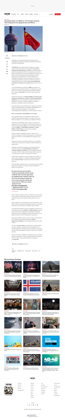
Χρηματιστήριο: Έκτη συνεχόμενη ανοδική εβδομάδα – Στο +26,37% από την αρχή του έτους (12, 295)
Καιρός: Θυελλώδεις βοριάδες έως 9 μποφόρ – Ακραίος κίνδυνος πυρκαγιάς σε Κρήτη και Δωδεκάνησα (12, 332)
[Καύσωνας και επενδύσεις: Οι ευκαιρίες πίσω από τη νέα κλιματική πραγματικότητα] (51, 267)
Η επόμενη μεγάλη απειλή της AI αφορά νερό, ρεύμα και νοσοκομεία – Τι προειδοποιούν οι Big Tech (31, 276)
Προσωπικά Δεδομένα (57, 395)
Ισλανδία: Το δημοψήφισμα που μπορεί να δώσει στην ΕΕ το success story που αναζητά (31, 294)
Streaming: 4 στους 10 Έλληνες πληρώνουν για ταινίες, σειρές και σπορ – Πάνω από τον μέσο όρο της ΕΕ (50, 332)
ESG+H (42, 383)
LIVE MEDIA (22, 14)
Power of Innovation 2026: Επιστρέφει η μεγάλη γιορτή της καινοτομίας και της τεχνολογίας (11, 369)
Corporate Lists (20, 383)
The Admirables (36, 14)
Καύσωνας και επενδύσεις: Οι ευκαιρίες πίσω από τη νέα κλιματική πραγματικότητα (50, 276)
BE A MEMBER (31, 14)
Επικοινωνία (55, 388)
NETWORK (26, 14)
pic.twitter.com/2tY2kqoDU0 (19, 185)
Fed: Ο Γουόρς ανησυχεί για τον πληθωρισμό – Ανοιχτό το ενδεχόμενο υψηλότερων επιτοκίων (12, 276)
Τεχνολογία (32, 388)
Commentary (32, 397)
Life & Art (32, 386)
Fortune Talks (19, 388)
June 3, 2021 (23, 189)
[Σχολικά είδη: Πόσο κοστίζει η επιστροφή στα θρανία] (13, 341)
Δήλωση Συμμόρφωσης (57, 386)
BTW (40, 409)
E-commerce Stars (43, 390)
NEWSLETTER (58, 14)
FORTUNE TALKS (13, 14)
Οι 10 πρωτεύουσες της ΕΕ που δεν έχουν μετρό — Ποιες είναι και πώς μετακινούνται (31, 369)
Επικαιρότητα (32, 383)
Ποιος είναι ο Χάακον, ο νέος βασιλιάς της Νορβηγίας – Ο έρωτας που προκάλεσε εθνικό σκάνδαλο (31, 332)
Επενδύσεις (32, 390)
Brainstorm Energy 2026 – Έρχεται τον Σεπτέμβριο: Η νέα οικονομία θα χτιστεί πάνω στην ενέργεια (50, 350)
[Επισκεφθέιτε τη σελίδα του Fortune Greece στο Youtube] (33, 405)
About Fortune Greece (57, 383)
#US (28, 171)
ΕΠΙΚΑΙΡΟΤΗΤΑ (6, 19)
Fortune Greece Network (21, 390)
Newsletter (55, 390)
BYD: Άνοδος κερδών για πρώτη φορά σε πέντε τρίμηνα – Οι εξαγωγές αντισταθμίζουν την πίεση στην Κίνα (13, 313)
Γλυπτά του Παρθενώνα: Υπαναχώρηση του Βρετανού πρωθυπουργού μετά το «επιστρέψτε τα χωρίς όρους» (31, 350)
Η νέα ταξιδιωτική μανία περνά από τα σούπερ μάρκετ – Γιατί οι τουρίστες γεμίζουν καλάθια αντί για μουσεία (31, 313)
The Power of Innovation (44, 386)
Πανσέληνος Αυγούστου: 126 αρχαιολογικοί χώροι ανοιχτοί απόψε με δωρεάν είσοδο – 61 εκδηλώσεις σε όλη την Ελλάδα (50, 313)
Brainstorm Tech (43, 388)
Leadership (32, 395)
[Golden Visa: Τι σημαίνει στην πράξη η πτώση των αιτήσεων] (51, 285)
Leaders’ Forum (20, 386)
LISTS (18, 14)
